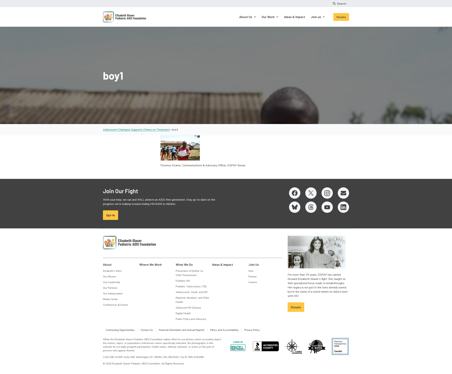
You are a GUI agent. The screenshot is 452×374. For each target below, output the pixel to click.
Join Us (253, 264)
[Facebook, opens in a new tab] (294, 193)
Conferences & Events (115, 305)
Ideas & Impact (222, 264)
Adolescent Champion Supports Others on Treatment (136, 130)
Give (250, 271)
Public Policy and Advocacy (191, 319)
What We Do (184, 264)
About (107, 264)
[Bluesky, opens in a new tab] (294, 207)
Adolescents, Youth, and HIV (192, 292)
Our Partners (110, 288)
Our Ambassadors (113, 293)
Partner (252, 276)
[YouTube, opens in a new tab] (327, 207)
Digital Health (183, 313)
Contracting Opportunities (120, 330)
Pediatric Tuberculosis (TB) (191, 286)
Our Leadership (111, 282)
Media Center (110, 299)
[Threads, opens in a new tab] (311, 207)
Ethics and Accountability (224, 330)
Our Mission (109, 276)
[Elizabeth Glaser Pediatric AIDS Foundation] (129, 242)
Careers (252, 282)
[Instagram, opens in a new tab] (327, 193)
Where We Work (150, 264)
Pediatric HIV (183, 281)
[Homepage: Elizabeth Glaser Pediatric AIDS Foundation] (115, 16)
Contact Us (147, 330)
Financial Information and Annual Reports (181, 330)
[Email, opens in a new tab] (343, 193)
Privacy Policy (252, 330)
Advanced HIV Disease (188, 307)
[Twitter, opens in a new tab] (311, 193)
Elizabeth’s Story (112, 271)
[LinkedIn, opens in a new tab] (343, 207)
